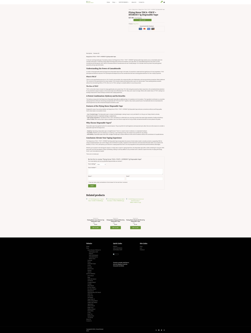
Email (128, 176)
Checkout (142, 250)
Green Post (90, 295)
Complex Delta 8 (92, 282)
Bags (89, 277)
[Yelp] (156, 330)
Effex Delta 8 (91, 285)
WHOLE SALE (92, 258)
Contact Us (141, 2)
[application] (115, 2)
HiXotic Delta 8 (91, 306)
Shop (113, 2)
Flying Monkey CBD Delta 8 (94, 292)
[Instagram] (164, 330)
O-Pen (89, 312)
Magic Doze (90, 307)
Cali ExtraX (90, 280)
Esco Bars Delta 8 (92, 289)
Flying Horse (135, 9)
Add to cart (142, 20)
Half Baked (90, 297)
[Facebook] (158, 330)
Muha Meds (90, 311)
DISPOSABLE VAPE (93, 252)
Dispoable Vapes (92, 263)
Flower (89, 262)
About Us (134, 2)
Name (90, 176)
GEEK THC (90, 294)
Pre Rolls (90, 267)
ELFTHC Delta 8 (91, 287)
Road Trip (90, 314)
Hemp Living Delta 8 (92, 300)
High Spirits (90, 304)
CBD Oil (89, 272)
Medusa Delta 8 (91, 309)
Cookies (90, 284)
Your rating (92, 164)
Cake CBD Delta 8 (92, 279)
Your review (92, 167)
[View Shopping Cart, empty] (161, 2)
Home (108, 2)
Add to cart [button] (95, 227)
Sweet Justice (91, 316)
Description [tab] (89, 53)
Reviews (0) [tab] (96, 53)
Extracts (90, 270)
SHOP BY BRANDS (123, 2)
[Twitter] (161, 330)
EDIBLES (91, 253)
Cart (141, 248)
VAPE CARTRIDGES (93, 255)
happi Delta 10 (91, 299)
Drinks (89, 265)
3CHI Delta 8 (91, 275)
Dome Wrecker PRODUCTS (94, 250)
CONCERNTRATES (93, 257)
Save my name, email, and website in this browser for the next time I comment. (108, 182)
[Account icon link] (164, 2)
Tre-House (90, 317)
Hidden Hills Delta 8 (92, 302)
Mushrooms (91, 268)
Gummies (90, 260)
